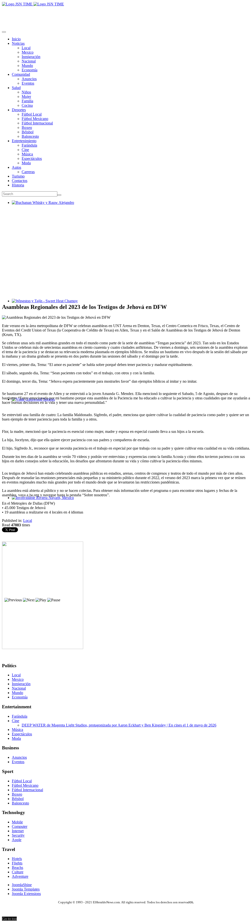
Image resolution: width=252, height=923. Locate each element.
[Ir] (59, 195)
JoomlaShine (22, 885)
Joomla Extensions (26, 894)
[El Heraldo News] (33, 4)
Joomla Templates (26, 889)
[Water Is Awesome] (42, 648)
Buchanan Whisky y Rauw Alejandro (41, 207)
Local (27, 520)
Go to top (9, 919)
